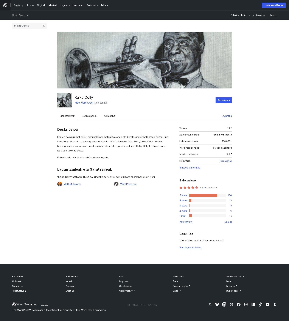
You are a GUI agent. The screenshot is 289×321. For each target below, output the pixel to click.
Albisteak (16, 281)
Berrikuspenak (89, 115)
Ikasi (121, 276)
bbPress (231, 286)
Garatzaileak (125, 286)
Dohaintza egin (181, 286)
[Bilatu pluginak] (44, 26)
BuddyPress (233, 291)
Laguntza (227, 115)
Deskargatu (224, 100)
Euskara (44, 305)
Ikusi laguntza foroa (190, 247)
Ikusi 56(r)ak (226, 161)
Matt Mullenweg (84, 102)
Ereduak (70, 291)
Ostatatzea (17, 286)
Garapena (109, 115)
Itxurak (69, 281)
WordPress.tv (127, 291)
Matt (229, 281)
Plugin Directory (20, 15)
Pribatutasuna (19, 291)
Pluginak (70, 286)
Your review (185, 221)
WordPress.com (235, 276)
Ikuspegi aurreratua (189, 167)
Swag (177, 291)
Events (176, 281)
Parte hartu (178, 276)
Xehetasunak (67, 115)
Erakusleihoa (72, 276)
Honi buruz (17, 276)
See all (228, 221)
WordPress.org (128, 184)
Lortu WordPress (274, 5)
